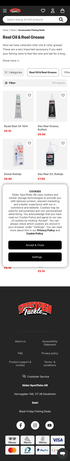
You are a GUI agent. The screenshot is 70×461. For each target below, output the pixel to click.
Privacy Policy (46, 230)
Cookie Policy (34, 233)
